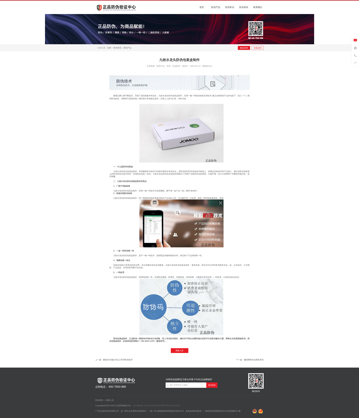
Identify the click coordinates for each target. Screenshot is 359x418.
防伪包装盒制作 (120, 338)
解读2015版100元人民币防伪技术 (118, 360)
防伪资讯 (117, 48)
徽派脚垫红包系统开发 (254, 360)
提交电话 (212, 385)
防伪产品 (127, 48)
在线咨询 (258, 48)
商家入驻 (179, 350)
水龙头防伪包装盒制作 (127, 191)
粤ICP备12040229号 (171, 405)
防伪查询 (99, 400)
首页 (109, 48)
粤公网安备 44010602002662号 (147, 405)
